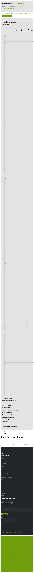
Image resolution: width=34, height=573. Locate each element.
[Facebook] (1, 524)
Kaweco (3, 491)
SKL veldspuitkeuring (8, 405)
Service (4, 403)
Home (5, 19)
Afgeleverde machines (10, 426)
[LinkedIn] (2, 524)
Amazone (3, 489)
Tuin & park (10, 551)
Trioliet (3, 493)
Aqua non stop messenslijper (10, 410)
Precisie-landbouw (7, 408)
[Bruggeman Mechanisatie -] (16, 13)
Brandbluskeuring (7, 412)
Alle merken (5, 25)
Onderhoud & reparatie (9, 400)
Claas (2, 487)
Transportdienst (7, 415)
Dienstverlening (7, 398)
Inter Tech (9, 549)
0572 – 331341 (10, 8)
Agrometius (10, 546)
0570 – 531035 (20, 3)
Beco (2, 495)
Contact (5, 421)
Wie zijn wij (6, 21)
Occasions (6, 419)
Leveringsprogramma (9, 22)
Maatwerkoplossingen (8, 417)
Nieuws (5, 425)
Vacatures (6, 423)
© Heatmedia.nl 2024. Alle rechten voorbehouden (12, 532)
